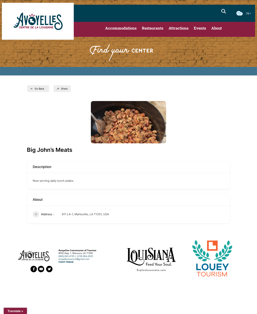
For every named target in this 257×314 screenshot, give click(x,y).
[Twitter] (49, 269)
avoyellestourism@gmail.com (74, 259)
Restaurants (152, 28)
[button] (223, 11)
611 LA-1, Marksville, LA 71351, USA (85, 214)
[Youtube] (41, 269)
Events (200, 28)
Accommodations (121, 28)
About (216, 28)
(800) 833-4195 (67, 256)
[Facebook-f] (33, 269)
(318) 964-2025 (85, 256)
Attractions (179, 28)
